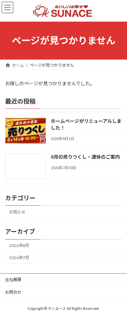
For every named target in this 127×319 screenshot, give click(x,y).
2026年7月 (19, 257)
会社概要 (13, 279)
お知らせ (17, 211)
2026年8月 (19, 245)
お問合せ (13, 292)
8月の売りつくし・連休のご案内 (85, 157)
